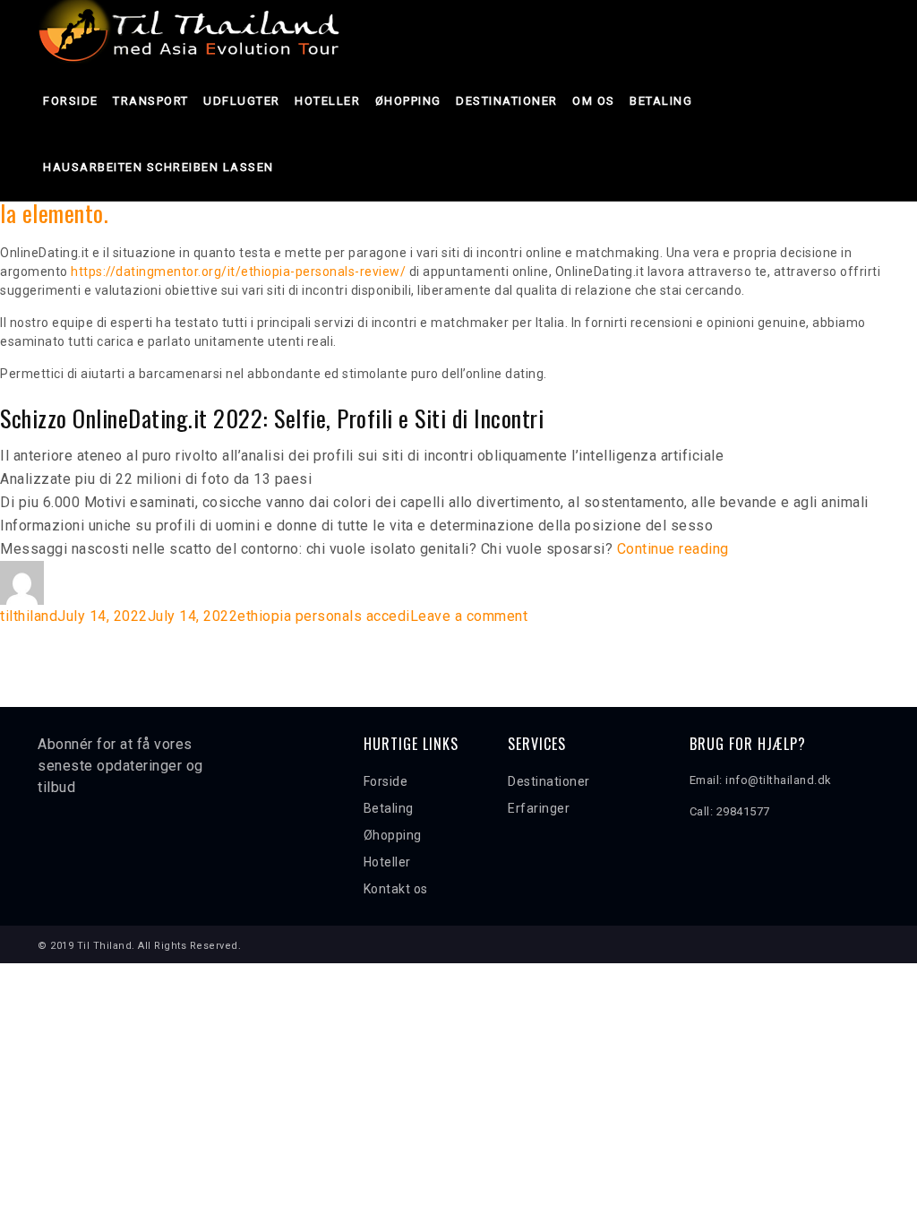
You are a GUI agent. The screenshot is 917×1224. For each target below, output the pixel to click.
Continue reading (673, 548)
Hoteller (327, 101)
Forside (71, 101)
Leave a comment (469, 616)
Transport (151, 101)
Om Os (593, 101)
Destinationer (507, 101)
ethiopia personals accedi (323, 616)
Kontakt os (396, 889)
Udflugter (241, 101)
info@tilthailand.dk (778, 780)
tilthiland (28, 616)
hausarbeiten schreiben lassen (158, 167)
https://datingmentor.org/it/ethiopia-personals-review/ (238, 271)
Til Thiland (105, 946)
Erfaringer (539, 808)
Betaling (661, 101)
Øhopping (408, 101)
